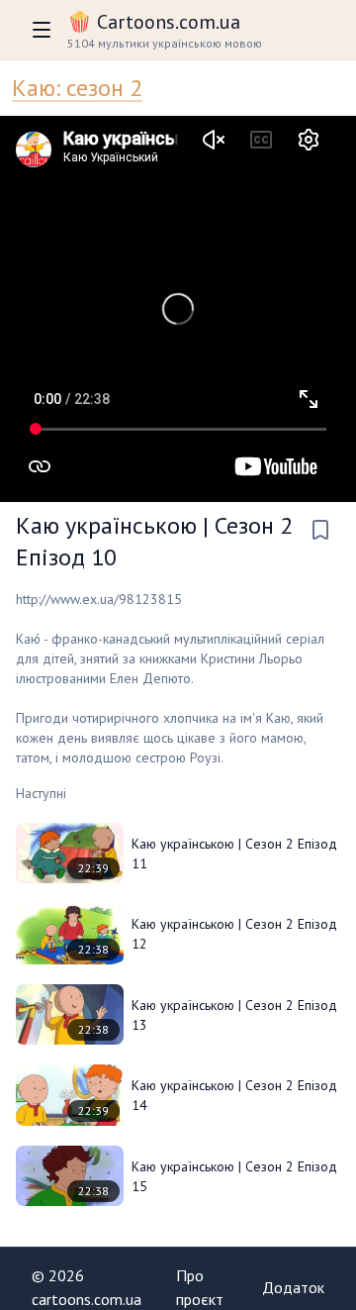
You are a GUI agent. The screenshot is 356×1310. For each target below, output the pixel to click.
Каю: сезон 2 (77, 87)
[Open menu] (41, 30)
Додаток (293, 1287)
